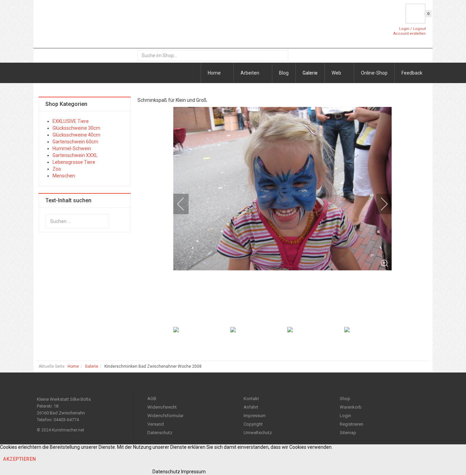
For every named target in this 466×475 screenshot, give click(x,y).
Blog (284, 73)
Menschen (64, 175)
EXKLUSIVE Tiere (71, 121)
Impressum (255, 415)
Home (215, 73)
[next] (380, 204)
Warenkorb (351, 407)
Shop (345, 398)
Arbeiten (250, 73)
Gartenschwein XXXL (75, 155)
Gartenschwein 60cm (75, 141)
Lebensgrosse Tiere (74, 162)
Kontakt (251, 398)
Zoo (57, 169)
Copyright (253, 424)
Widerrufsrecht (162, 407)
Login (345, 415)
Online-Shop (374, 73)
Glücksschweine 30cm (76, 128)
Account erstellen (409, 33)
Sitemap (348, 432)
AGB (151, 398)
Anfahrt (251, 407)
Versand (155, 424)
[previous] (185, 204)
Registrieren (351, 424)
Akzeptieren (19, 459)
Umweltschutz (258, 432)
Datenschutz (159, 432)
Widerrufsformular (165, 415)
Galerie (310, 73)
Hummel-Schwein (72, 148)
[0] (415, 13)
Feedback (412, 73)
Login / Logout (412, 29)
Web (337, 73)
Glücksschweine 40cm (76, 135)
